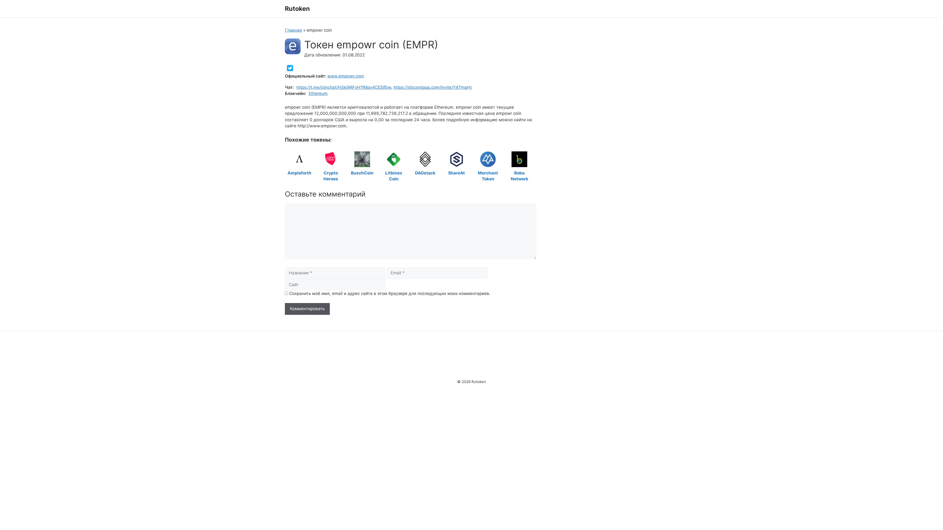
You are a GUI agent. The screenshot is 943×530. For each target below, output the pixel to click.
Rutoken (297, 8)
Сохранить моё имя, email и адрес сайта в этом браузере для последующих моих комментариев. (389, 293)
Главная (293, 30)
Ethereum (318, 93)
